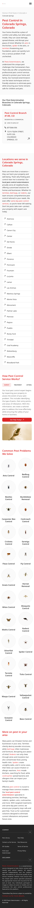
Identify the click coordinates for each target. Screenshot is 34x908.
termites (5, 48)
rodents (24, 193)
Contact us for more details (13, 896)
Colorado (22, 13)
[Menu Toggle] (30, 3)
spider (14, 45)
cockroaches (7, 776)
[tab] (6, 385)
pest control (14, 787)
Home (4, 13)
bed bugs (13, 193)
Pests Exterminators (13, 62)
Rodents (12, 754)
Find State (13, 13)
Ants (19, 770)
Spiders (16, 762)
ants (26, 43)
